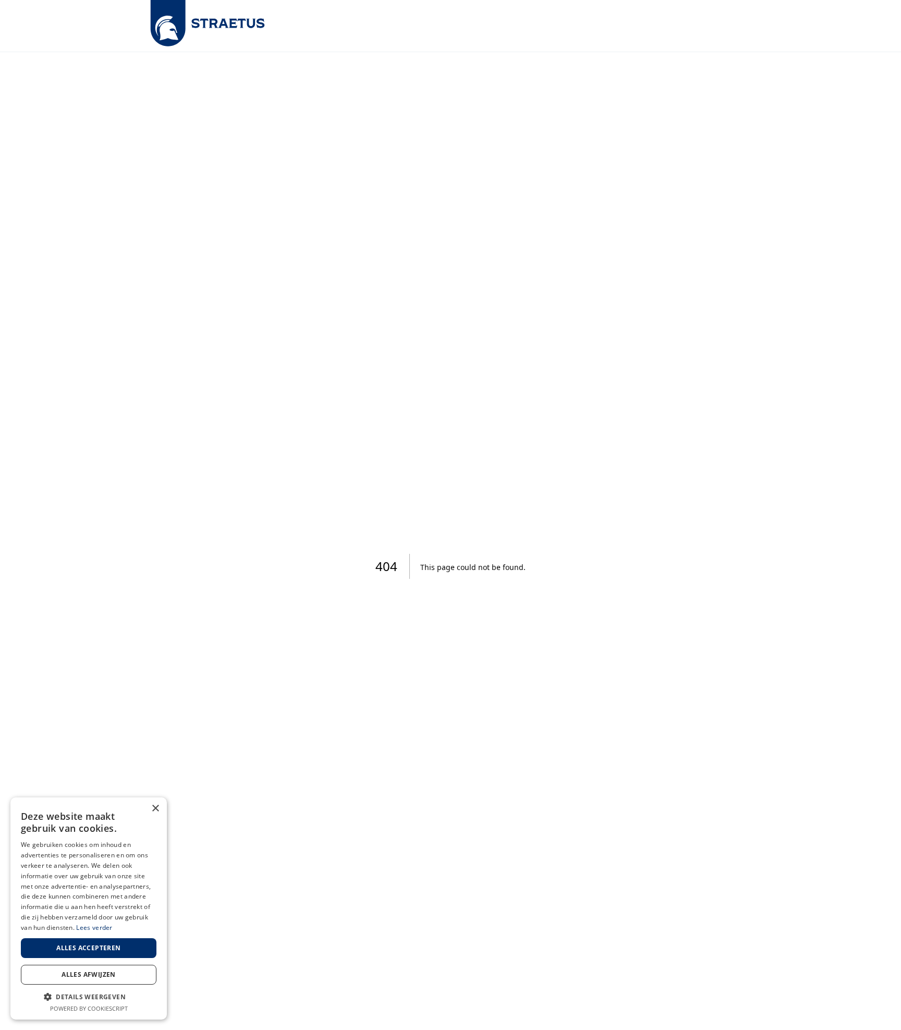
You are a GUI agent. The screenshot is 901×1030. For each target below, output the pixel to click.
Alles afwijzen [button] (89, 974)
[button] (88, 996)
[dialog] (88, 908)
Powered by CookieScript (89, 1008)
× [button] (155, 809)
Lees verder (94, 927)
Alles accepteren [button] (88, 947)
